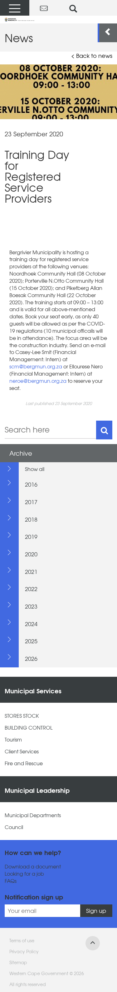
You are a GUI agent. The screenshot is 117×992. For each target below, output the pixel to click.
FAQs (11, 880)
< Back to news (91, 56)
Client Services (22, 751)
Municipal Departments (33, 815)
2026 (31, 658)
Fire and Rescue (24, 763)
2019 (31, 536)
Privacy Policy (24, 951)
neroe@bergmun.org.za (37, 380)
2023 (31, 606)
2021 (31, 571)
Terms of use (21, 940)
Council (14, 827)
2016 (31, 484)
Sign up (96, 910)
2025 (31, 641)
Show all (34, 469)
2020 (31, 554)
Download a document (33, 866)
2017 (31, 502)
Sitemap (18, 962)
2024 (31, 624)
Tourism (13, 739)
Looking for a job (24, 873)
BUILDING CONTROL (28, 727)
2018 (31, 519)
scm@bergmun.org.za (35, 366)
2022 (31, 589)
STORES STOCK (22, 715)
